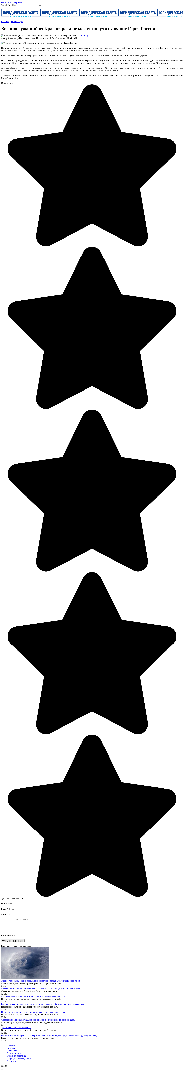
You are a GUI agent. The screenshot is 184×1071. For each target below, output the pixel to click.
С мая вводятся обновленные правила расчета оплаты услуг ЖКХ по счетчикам (40, 988)
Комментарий (8, 935)
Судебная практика (16, 1056)
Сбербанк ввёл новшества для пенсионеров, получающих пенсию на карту (38, 1020)
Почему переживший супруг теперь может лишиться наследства (33, 1012)
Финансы (11, 1061)
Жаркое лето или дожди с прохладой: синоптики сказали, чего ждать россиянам (40, 981)
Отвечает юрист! (15, 1053)
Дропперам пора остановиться (16, 1027)
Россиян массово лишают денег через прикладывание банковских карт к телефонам (42, 1004)
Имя (4, 903)
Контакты (12, 1048)
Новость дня (84, 35)
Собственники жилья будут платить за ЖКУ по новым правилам (33, 996)
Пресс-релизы (14, 1050)
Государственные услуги (19, 1058)
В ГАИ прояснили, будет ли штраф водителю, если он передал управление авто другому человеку (49, 1035)
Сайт (3, 914)
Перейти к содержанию (12, 2)
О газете (11, 1045)
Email (4, 909)
